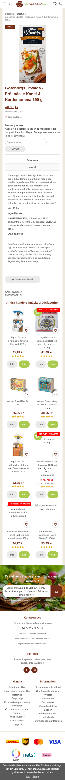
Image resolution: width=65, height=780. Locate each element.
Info (12, 364)
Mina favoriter (17, 716)
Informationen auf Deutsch (48, 721)
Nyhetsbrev (48, 698)
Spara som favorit (24, 279)
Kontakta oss (17, 720)
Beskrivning (32, 160)
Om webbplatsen (48, 706)
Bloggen (48, 709)
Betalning (17, 694)
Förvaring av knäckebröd (48, 687)
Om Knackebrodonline (48, 691)
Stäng (36, 776)
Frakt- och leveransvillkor (17, 691)
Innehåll (32, 167)
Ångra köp (17, 698)
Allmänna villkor (17, 687)
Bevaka (15, 149)
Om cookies (48, 702)
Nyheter (48, 694)
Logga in (17, 724)
